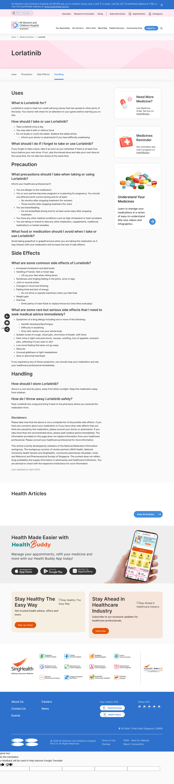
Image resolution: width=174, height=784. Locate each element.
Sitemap (106, 744)
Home (13, 37)
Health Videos (114, 714)
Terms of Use (108, 740)
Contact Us (18, 708)
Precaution (26, 74)
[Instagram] (150, 707)
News (45, 708)
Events (15, 715)
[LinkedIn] (155, 707)
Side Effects (43, 74)
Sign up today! (25, 625)
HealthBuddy (142, 113)
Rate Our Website (140, 740)
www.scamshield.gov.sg (56, 6)
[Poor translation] (9, 764)
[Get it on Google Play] (53, 571)
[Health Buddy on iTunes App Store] (24, 571)
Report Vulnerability (134, 744)
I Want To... (151, 28)
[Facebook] (140, 707)
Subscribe (100, 631)
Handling (59, 74)
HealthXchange (115, 708)
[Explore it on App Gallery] (82, 571)
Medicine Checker (27, 37)
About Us (17, 701)
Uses (13, 74)
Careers (46, 701)
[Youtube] (145, 707)
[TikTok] (160, 707)
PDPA (126, 740)
